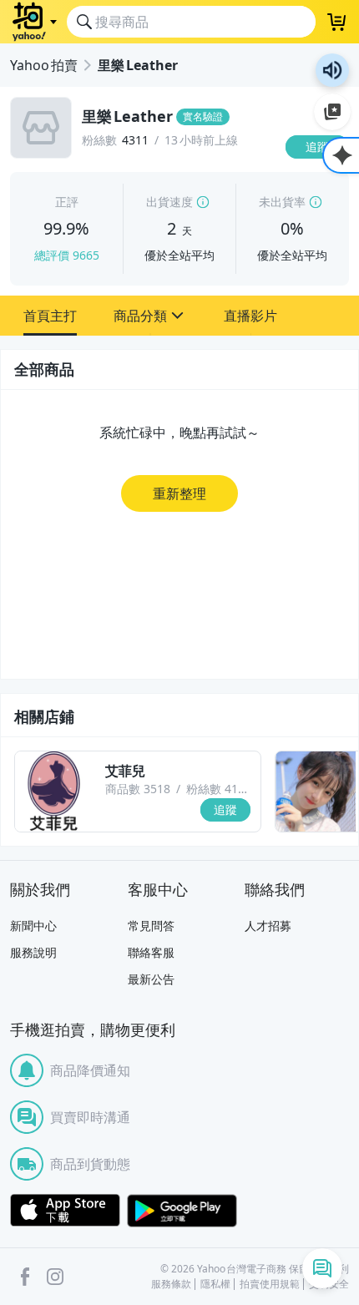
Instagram (55, 1277)
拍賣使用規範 (270, 1284)
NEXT (346, 791)
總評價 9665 (66, 255)
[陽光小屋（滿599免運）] (316, 791)
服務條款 (171, 1284)
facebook (25, 1277)
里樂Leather (138, 65)
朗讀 (332, 70)
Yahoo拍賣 (44, 65)
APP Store (65, 1210)
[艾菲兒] (55, 791)
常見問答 (151, 925)
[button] (50, 316)
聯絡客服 (151, 952)
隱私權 (215, 1284)
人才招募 (268, 925)
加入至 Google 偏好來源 (332, 112)
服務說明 (33, 952)
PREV (12, 791)
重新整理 (179, 493)
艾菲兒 (125, 770)
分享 (320, 179)
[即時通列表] (322, 1268)
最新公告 (151, 979)
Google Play (182, 1210)
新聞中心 (33, 925)
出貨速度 (169, 202)
